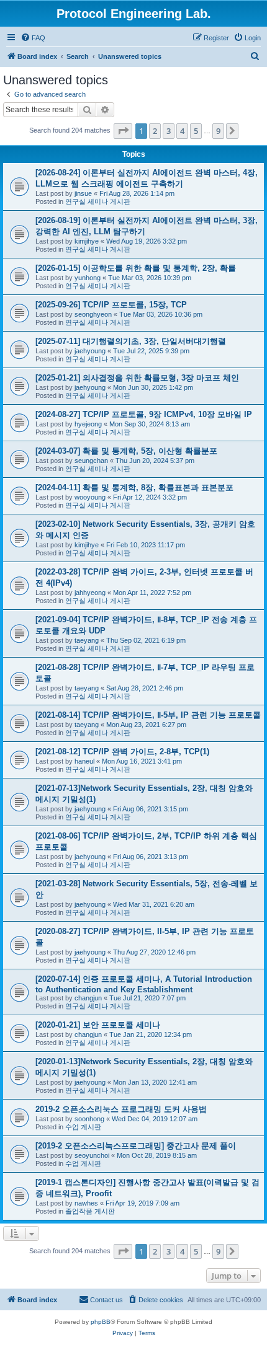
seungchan (91, 460)
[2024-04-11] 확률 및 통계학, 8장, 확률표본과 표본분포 (134, 487)
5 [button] (196, 130)
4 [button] (182, 130)
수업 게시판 (83, 1127)
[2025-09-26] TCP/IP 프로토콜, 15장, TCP (111, 304)
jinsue (83, 193)
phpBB (101, 1321)
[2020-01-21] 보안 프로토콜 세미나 (97, 1025)
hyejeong (88, 424)
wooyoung (90, 497)
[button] (123, 130)
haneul (84, 761)
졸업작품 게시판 (90, 1211)
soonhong (89, 1118)
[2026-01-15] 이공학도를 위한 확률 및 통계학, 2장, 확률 (135, 268)
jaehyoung (90, 351)
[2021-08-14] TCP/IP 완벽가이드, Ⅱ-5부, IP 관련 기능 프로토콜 (148, 715)
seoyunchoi (92, 1155)
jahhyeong (90, 592)
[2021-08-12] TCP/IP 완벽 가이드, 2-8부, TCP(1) (122, 751)
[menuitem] (32, 37)
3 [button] (168, 130)
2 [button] (155, 130)
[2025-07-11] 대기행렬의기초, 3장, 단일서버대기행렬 (130, 341)
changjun (88, 998)
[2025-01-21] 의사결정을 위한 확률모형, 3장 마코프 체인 (137, 377)
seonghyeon (93, 314)
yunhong (88, 277)
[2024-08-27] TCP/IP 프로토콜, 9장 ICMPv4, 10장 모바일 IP (143, 414)
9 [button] (218, 130)
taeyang (87, 640)
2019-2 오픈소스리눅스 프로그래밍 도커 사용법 (121, 1109)
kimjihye (87, 241)
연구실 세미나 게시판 (97, 201)
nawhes (86, 1203)
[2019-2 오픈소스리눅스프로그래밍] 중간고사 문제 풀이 (135, 1145)
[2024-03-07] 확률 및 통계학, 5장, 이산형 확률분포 (126, 451)
